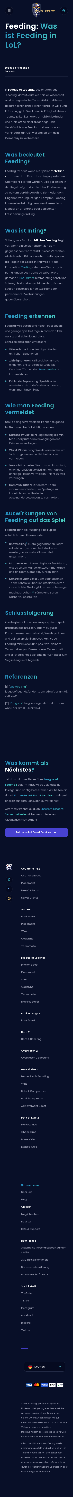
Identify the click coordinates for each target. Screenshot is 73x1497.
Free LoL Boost (30, 1001)
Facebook (27, 1315)
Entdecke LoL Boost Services (34, 795)
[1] (27, 543)
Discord (26, 1323)
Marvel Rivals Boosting (35, 1076)
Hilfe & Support (30, 1229)
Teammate (28, 946)
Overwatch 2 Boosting (35, 1057)
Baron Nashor (48, 369)
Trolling (26, 267)
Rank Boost (28, 916)
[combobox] (44, 1366)
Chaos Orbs (28, 1132)
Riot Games (26, 278)
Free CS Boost (30, 890)
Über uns (26, 1192)
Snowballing (18, 687)
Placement (28, 883)
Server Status (29, 897)
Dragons (16, 703)
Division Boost (30, 964)
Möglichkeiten (30, 1214)
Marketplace (29, 1124)
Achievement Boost (33, 1106)
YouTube (26, 1293)
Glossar (26, 1206)
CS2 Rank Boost (31, 875)
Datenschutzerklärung (35, 1267)
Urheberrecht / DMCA (34, 1274)
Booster (26, 1221)
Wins (24, 931)
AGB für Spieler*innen (34, 1259)
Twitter (25, 1330)
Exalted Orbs (29, 1146)
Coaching (27, 938)
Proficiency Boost (32, 1098)
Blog (24, 1199)
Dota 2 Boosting (31, 1039)
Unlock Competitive (33, 1091)
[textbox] (44, 1366)
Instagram (27, 1308)
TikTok (25, 1300)
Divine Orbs (28, 1139)
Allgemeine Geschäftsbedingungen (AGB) (43, 1250)
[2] (32, 592)
